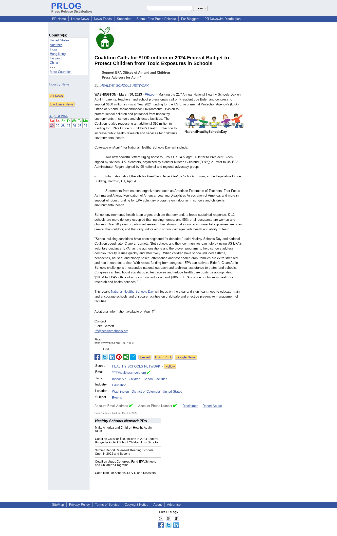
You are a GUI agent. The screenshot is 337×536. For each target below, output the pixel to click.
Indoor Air (119, 379)
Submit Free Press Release (156, 19)
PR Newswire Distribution (223, 19)
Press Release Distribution (71, 11)
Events (117, 398)
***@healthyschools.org (111, 331)
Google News (185, 357)
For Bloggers (190, 19)
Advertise (174, 504)
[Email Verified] (149, 372)
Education (119, 385)
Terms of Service (107, 504)
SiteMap (58, 504)
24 (85, 126)
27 (68, 126)
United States (59, 40)
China (54, 63)
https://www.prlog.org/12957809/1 (114, 342)
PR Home (59, 19)
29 (57, 126)
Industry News (59, 84)
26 (74, 126)
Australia (56, 45)
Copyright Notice (136, 504)
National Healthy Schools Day (132, 291)
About (157, 504)
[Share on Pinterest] (119, 357)
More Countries (61, 72)
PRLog (149, 95)
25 (79, 126)
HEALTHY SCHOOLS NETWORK (124, 85)
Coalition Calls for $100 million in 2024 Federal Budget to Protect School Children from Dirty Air (126, 440)
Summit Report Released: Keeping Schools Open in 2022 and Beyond (124, 452)
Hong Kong (58, 54)
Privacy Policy (79, 504)
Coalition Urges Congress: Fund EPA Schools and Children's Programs (125, 463)
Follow (170, 366)
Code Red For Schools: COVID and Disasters (125, 473)
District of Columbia (146, 391)
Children (134, 379)
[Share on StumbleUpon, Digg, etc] (126, 357)
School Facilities (155, 379)
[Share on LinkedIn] (112, 357)
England (55, 58)
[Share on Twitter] (105, 357)
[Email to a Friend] (133, 357)
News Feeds (103, 19)
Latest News (80, 19)
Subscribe (124, 19)
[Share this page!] (168, 527)
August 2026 (58, 116)
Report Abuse (212, 406)
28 (63, 126)
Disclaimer (190, 406)
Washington (120, 391)
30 (52, 126)
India (53, 49)
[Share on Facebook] (97, 357)
